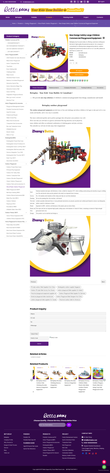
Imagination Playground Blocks (15, 94)
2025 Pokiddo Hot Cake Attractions (16, 57)
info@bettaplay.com (90, 440)
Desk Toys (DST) (11, 158)
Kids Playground (66, 445)
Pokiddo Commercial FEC (12, 40)
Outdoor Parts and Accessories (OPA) (17, 184)
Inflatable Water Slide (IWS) (14, 209)
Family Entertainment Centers (70, 437)
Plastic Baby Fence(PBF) (13, 224)
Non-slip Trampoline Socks (14, 126)
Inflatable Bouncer (11, 129)
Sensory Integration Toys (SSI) (15, 152)
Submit (39, 343)
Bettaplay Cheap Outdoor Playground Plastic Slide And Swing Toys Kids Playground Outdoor (96, 385)
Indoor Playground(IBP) (11, 54)
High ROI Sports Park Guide (30, 446)
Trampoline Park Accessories (14, 123)
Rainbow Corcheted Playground (15, 80)
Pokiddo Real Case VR (29, 439)
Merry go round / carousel (14, 97)
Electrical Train (10, 100)
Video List (6, 453)
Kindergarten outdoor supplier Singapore (69, 287)
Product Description (38, 87)
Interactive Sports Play (13, 83)
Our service (100, 87)
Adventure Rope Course (13, 77)
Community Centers (67, 453)
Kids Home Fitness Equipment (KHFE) (16, 230)
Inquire (80, 70)
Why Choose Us (8, 442)
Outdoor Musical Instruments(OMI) (16, 195)
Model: (71, 52)
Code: (71, 56)
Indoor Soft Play (11, 91)
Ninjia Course (10, 74)
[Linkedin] (74, 1)
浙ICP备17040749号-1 (71, 469)
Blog (5, 450)
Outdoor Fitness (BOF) (11, 212)
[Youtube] (81, 1)
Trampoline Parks (67, 442)
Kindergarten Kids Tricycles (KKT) (16, 155)
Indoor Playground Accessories (14, 103)
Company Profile (8, 439)
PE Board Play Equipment (13, 170)
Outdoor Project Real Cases (14, 167)
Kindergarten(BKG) (10, 138)
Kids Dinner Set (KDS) (12, 160)
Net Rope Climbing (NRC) (13, 192)
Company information (70, 87)
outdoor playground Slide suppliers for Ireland (70, 290)
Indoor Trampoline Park (13, 63)
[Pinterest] (88, 1)
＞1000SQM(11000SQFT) (13, 43)
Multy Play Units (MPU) (13, 198)
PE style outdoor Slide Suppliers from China (43, 287)
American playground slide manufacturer (42, 296)
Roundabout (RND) (12, 206)
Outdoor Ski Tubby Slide (13, 172)
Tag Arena (9, 66)
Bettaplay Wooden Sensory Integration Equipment (67, 383)
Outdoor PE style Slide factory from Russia (43, 290)
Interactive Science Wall (13, 89)
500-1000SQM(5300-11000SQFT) (15, 46)
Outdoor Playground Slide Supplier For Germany (72, 293)
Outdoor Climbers (11, 201)
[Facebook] (71, 1)
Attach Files (34, 334)
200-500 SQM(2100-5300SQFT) (15, 48)
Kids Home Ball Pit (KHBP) (13, 227)
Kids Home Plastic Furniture (14, 233)
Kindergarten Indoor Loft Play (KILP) (16, 146)
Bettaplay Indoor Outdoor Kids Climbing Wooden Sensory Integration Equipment (39, 385)
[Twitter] (78, 1)
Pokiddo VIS (26, 437)
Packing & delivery (86, 87)
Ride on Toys (10, 134)
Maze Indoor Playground (13, 60)
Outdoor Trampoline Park (13, 175)
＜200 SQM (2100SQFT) (13, 51)
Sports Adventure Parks (68, 439)
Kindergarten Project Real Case (15, 141)
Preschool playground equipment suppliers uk (43, 293)
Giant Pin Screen (11, 112)
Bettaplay (6, 437)
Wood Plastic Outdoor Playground (16, 187)
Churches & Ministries (68, 450)
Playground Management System (15, 106)
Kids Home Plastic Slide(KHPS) (15, 236)
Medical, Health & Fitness (69, 455)
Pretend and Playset (12, 115)
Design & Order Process (10, 445)
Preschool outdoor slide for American (69, 299)
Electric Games (10, 132)
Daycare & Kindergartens (69, 458)
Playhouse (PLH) (11, 203)
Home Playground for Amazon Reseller (16, 221)
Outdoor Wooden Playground (14, 178)
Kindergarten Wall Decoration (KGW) (16, 149)
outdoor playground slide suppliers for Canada (43, 299)
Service (6, 447)
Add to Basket (79, 75)
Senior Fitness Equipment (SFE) (15, 215)
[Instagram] (84, 1)
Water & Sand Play (11, 117)
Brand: (71, 54)
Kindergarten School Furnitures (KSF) (16, 143)
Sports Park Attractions (29, 448)
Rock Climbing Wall (12, 69)
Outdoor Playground (10, 164)
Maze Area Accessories (13, 120)
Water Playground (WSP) (13, 189)
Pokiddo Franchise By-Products (15, 109)
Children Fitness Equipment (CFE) (15, 218)
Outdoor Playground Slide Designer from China (69, 296)
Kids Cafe (64, 447)
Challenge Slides (11, 72)
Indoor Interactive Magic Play (14, 86)
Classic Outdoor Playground (14, 181)
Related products (54, 87)
